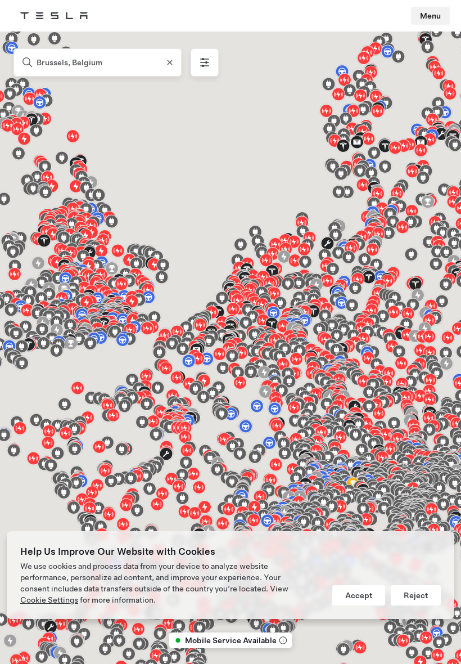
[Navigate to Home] (54, 16)
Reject (416, 595)
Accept (358, 595)
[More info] (282, 640)
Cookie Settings (49, 599)
